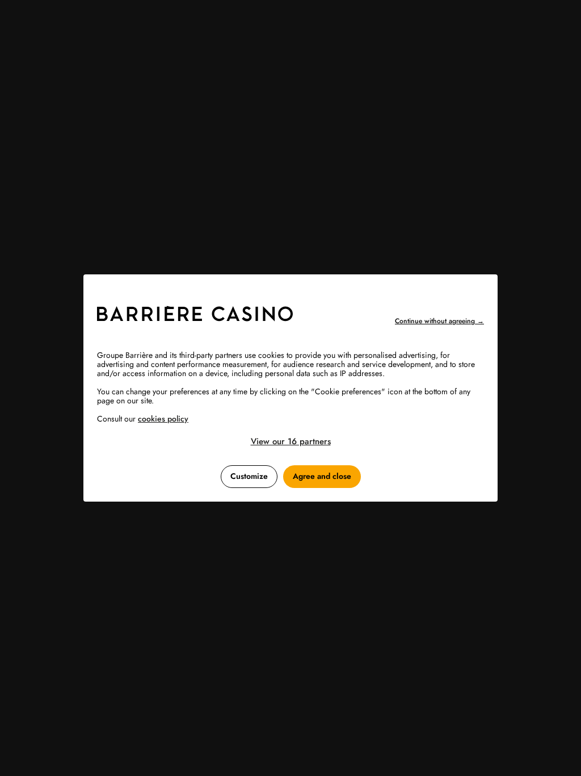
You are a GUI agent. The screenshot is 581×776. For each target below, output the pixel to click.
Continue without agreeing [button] (439, 321)
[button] (290, 441)
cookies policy (163, 418)
